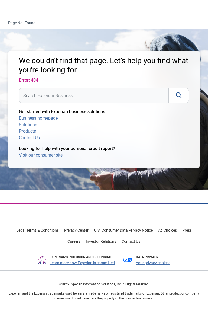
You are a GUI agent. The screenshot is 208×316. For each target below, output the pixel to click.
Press (187, 230)
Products (27, 131)
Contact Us (29, 137)
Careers (73, 241)
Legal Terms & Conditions (37, 230)
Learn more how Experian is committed (82, 263)
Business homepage (38, 118)
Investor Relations (101, 241)
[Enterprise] (26, 8)
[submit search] (178, 95)
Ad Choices (167, 230)
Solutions (28, 124)
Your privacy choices (153, 263)
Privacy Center (76, 230)
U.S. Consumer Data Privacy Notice (123, 230)
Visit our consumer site (41, 155)
